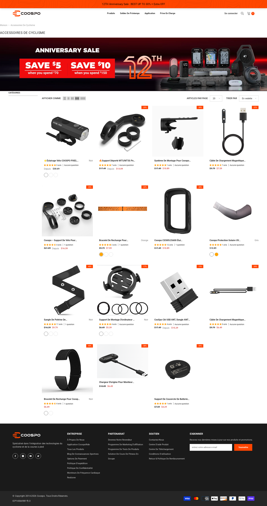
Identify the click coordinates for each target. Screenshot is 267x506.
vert (106, 254)
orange (101, 254)
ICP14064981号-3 (21, 501)
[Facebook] (15, 456)
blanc (51, 175)
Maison (3, 25)
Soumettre (243, 447)
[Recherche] (242, 13)
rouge (56, 334)
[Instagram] (23, 456)
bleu (111, 254)
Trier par (231, 98)
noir (46, 175)
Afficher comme (51, 98)
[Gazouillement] (38, 456)
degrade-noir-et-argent (56, 175)
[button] (64, 98)
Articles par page (197, 98)
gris (212, 254)
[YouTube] (30, 456)
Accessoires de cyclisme (23, 25)
